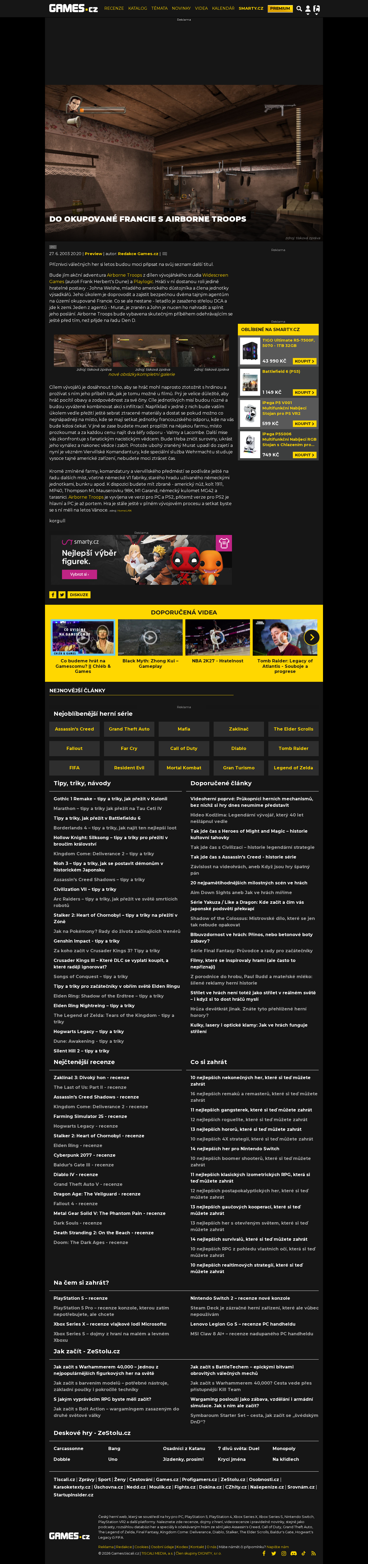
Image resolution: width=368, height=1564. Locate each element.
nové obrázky (122, 374)
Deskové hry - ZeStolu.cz (92, 1432)
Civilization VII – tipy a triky (85, 889)
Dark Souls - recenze (78, 1223)
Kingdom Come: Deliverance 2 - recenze (101, 1106)
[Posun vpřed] (312, 637)
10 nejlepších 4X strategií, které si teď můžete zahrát (251, 1139)
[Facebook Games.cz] (264, 1553)
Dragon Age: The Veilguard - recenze (97, 1194)
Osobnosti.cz (264, 1479)
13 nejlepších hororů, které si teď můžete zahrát (245, 1129)
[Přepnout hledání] (299, 8)
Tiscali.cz (64, 1479)
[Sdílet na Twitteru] (61, 594)
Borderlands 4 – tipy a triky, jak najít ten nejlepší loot (115, 827)
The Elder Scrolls (293, 729)
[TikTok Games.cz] (304, 1553)
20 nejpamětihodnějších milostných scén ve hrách (248, 882)
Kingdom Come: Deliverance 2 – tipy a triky (104, 853)
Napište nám (278, 1547)
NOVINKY (181, 8)
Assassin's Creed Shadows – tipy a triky (99, 879)
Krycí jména (232, 1459)
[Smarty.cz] (141, 560)
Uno (112, 1459)
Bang (114, 1448)
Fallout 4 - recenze (76, 1203)
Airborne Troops (124, 275)
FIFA (74, 767)
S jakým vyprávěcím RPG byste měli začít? (102, 1399)
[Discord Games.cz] (294, 1553)
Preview (94, 253)
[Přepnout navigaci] (308, 8)
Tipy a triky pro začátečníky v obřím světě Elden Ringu (117, 986)
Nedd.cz (136, 1487)
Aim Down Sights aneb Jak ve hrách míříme (241, 892)
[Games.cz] (73, 8)
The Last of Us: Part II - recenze (90, 1087)
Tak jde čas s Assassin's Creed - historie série (243, 857)
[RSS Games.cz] (314, 1553)
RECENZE (114, 8)
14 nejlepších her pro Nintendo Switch (234, 1148)
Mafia (184, 729)
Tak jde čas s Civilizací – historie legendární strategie (252, 847)
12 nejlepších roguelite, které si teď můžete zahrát (248, 1119)
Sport (104, 1479)
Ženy (120, 1479)
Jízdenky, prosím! (183, 1459)
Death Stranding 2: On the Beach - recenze (104, 1232)
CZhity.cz (236, 1487)
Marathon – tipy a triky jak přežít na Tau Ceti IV (108, 808)
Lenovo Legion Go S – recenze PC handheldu (243, 1324)
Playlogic (143, 281)
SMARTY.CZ (251, 8)
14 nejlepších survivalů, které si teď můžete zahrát (248, 1239)
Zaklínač (238, 729)
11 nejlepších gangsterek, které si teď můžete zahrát (251, 1110)
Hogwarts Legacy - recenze (86, 1126)
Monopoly (284, 1448)
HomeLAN (124, 510)
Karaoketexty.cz (72, 1487)
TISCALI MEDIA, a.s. (157, 1553)
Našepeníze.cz (267, 1487)
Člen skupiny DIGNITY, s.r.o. (199, 1553)
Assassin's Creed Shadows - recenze (96, 1097)
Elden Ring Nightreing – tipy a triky (94, 1005)
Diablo (238, 748)
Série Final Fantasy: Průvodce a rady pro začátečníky (251, 950)
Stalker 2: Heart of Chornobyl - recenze (99, 1135)
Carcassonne (69, 1448)
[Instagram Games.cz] (284, 1553)
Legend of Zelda (293, 767)
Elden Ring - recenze (78, 1145)
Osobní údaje (162, 1547)
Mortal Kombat (184, 767)
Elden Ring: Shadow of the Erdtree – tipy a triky (109, 996)
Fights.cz (185, 1487)
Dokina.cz (210, 1487)
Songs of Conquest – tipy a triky (91, 976)
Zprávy (87, 1479)
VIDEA (201, 8)
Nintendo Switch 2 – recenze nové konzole (240, 1298)
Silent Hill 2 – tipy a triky (81, 1051)
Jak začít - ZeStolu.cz (87, 1351)
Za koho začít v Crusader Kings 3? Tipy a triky (107, 950)
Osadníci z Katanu (184, 1448)
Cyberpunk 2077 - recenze (85, 1155)
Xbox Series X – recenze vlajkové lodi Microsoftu (110, 1324)
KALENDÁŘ (223, 8)
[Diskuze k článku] (164, 253)
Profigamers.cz (199, 1479)
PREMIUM (280, 8)
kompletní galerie (156, 374)
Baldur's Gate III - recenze (84, 1164)
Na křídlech (286, 1459)
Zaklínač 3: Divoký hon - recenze (91, 1077)
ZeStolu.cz (233, 1479)
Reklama (106, 1547)
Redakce (124, 1547)
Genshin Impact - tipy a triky (87, 941)
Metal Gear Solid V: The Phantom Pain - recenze (110, 1213)
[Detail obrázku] (83, 350)
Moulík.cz (160, 1487)
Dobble (62, 1459)
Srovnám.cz (301, 1487)
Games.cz (167, 1479)
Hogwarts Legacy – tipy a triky (89, 1031)
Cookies (141, 1547)
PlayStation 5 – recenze (81, 1298)
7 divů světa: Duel (238, 1448)
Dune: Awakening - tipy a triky (89, 1041)
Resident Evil (129, 767)
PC (53, 247)
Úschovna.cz (108, 1487)
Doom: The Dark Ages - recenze (91, 1242)
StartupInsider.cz (73, 1494)
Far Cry (129, 748)
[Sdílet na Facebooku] (52, 594)
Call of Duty (183, 748)
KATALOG (137, 8)
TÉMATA (159, 8)
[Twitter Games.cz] (274, 1553)
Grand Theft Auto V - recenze (88, 1184)
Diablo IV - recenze (76, 1174)
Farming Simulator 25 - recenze (90, 1116)
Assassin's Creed (74, 729)
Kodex (182, 1547)
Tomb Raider (293, 748)
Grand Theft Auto (129, 729)
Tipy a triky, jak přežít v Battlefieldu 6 (97, 818)
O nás (212, 1547)
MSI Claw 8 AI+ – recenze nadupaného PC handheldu (251, 1333)
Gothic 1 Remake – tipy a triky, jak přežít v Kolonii (110, 798)
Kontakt (197, 1547)
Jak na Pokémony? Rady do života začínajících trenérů (117, 931)
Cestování (140, 1479)
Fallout (74, 748)
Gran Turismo (239, 767)
